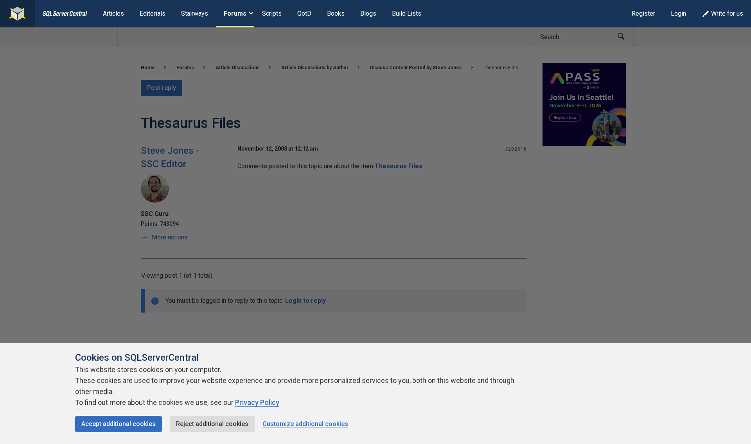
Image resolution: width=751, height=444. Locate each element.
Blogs (368, 13)
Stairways (194, 13)
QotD (304, 13)
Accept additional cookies (118, 424)
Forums (235, 13)
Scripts (272, 13)
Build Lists (406, 13)
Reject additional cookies (212, 424)
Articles (113, 13)
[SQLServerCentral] (17, 13)
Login (678, 13)
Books (336, 13)
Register (643, 13)
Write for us (727, 13)
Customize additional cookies (305, 424)
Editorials (152, 13)
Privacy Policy (257, 402)
